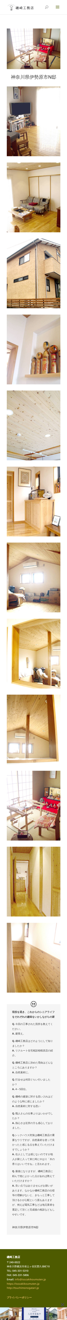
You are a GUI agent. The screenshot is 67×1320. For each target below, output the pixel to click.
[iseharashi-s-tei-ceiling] (33, 460)
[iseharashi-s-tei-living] (33, 156)
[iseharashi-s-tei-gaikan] (33, 308)
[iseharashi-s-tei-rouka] (33, 992)
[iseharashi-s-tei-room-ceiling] (33, 764)
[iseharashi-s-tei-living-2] (33, 232)
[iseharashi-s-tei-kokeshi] (33, 384)
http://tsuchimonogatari (21, 1288)
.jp (37, 1288)
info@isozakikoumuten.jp (30, 1279)
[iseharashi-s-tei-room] (33, 840)
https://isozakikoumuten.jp (23, 1283)
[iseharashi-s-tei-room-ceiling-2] (33, 688)
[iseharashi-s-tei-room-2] (33, 612)
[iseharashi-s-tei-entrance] (33, 536)
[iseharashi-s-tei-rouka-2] (33, 916)
